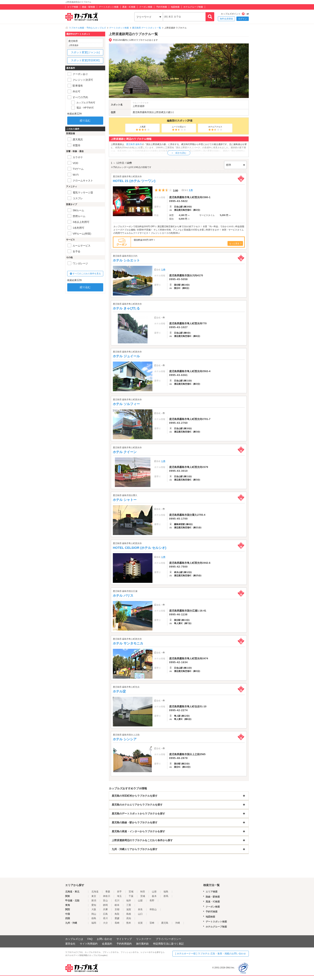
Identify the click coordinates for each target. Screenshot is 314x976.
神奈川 (106, 896)
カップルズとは (74, 938)
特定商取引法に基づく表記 (168, 943)
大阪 (93, 909)
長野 (152, 900)
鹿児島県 (137, 112)
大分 (105, 922)
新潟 (93, 900)
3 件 (191, 190)
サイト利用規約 (89, 943)
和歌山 (153, 909)
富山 (105, 900)
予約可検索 (161, 7)
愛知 (93, 905)
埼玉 (119, 896)
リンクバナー (143, 938)
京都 (117, 909)
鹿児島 (164, 922)
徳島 (93, 918)
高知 (128, 918)
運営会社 (70, 943)
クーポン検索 (145, 7)
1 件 (163, 269)
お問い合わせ (104, 938)
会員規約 (107, 943)
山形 (154, 891)
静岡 (105, 905)
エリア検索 (72, 7)
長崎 (117, 922)
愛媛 (117, 918)
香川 (105, 918)
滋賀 (128, 909)
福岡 (93, 922)
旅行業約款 (142, 943)
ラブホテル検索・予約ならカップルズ (87, 28)
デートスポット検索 (108, 7)
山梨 (140, 900)
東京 (93, 896)
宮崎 (152, 922)
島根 (128, 914)
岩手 (119, 891)
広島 (105, 914)
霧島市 (145, 112)
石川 (117, 900)
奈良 (140, 909)
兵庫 (105, 909)
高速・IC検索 (128, 7)
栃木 (154, 896)
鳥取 (117, 914)
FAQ (89, 938)
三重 (128, 905)
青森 (107, 891)
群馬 (166, 896)
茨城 (142, 896)
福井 (128, 900)
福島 (166, 891)
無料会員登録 (226, 18)
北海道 (94, 891)
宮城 (131, 891)
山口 (140, 914)
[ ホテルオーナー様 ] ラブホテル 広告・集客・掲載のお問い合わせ (210, 953)
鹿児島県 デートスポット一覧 (146, 28)
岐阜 (117, 905)
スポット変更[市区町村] (85, 60)
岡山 (93, 914)
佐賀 (140, 922)
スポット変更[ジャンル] (85, 52)
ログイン (242, 18)
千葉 (131, 896)
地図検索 (175, 7)
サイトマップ (124, 938)
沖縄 (177, 922)
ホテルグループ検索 (193, 7)
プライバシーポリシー (168, 938)
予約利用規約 (124, 943)
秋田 (142, 891)
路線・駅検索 (88, 7)
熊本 (128, 922)
